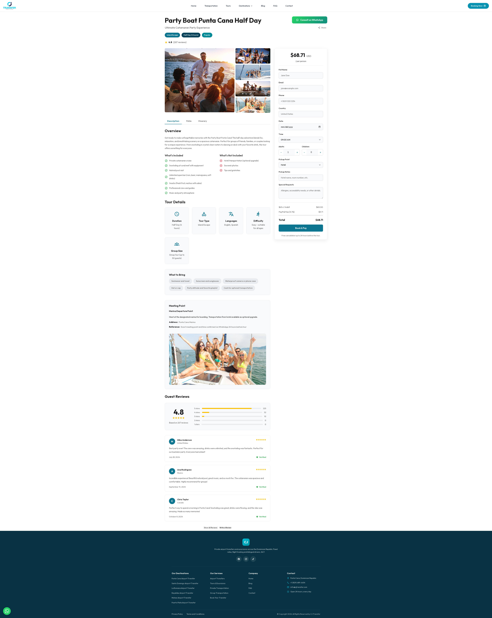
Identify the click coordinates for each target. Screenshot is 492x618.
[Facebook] (239, 559)
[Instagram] (246, 559)
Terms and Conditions (195, 614)
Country (282, 108)
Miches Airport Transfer (181, 598)
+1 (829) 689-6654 (297, 582)
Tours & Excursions (217, 583)
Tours (228, 5)
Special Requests (286, 185)
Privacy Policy (177, 614)
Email (281, 82)
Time (281, 134)
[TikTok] (253, 559)
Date (281, 121)
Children (305, 146)
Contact (289, 5)
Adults (281, 146)
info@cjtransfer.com (298, 587)
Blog (263, 5)
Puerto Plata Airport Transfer (184, 602)
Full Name (283, 70)
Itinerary (202, 121)
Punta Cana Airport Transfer (183, 578)
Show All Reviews (210, 528)
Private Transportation (219, 588)
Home (193, 5)
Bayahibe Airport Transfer (182, 593)
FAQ (275, 5)
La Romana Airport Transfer (183, 588)
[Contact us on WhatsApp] (7, 611)
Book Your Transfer (218, 598)
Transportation (211, 5)
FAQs (188, 121)
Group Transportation (219, 593)
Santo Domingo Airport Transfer (185, 583)
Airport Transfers (217, 578)
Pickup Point (284, 159)
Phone (281, 95)
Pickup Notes (284, 172)
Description (173, 121)
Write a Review (225, 528)
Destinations (244, 5)
